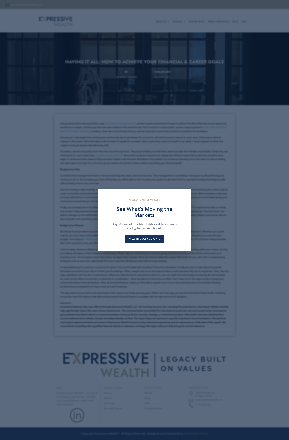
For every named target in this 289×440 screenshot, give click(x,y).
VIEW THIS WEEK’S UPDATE (144, 238)
